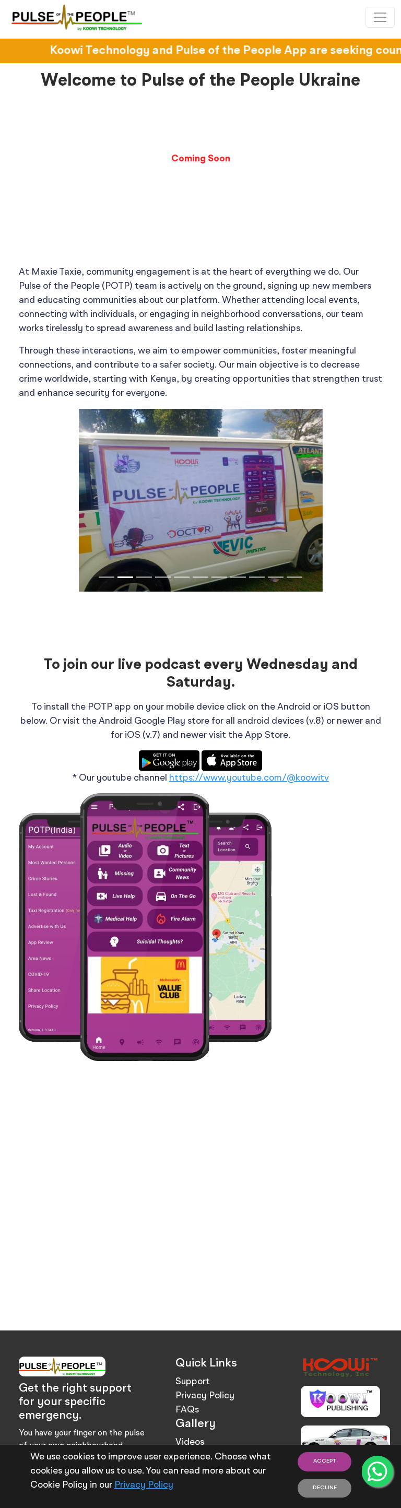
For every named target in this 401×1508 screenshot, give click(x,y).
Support (192, 1381)
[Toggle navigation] (380, 17)
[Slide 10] (276, 577)
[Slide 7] (219, 577)
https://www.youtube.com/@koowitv (249, 778)
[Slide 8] (238, 577)
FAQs (187, 1410)
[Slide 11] (294, 577)
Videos (189, 1442)
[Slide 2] (125, 577)
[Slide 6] (200, 577)
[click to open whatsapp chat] (377, 1471)
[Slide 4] (163, 577)
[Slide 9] (257, 577)
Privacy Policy (143, 1485)
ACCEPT (324, 1461)
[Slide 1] (106, 577)
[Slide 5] (182, 577)
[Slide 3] (144, 577)
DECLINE (325, 1488)
